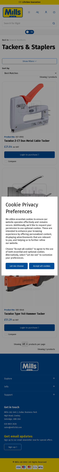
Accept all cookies (41, 266)
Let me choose (17, 266)
